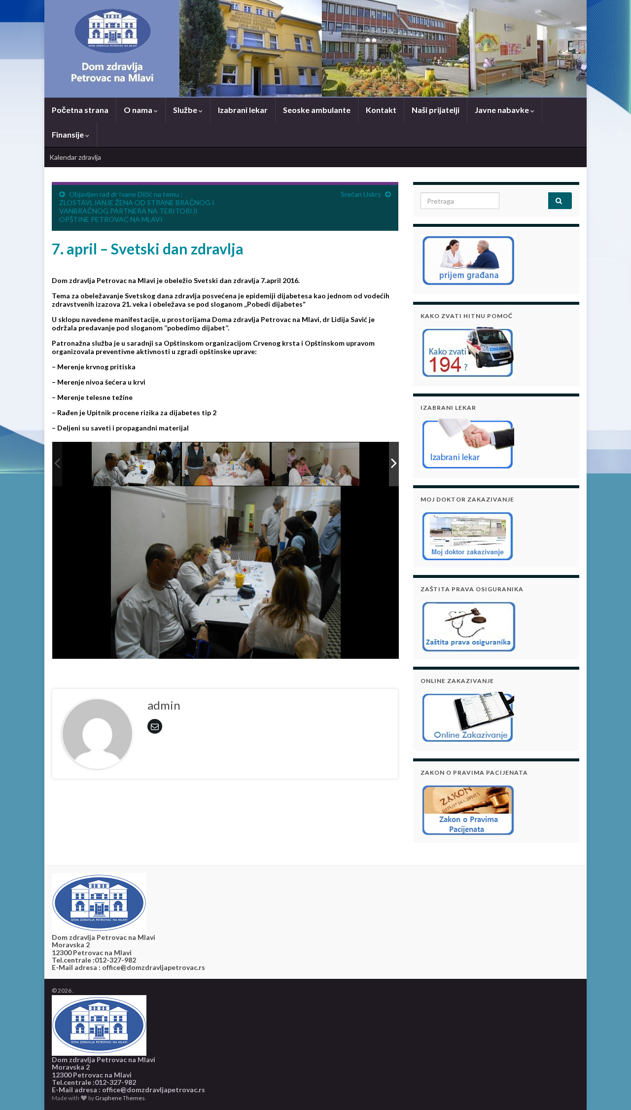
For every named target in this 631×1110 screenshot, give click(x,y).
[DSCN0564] (316, 464)
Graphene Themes (120, 1098)
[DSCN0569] (226, 464)
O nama (139, 109)
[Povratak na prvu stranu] (315, 49)
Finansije (68, 134)
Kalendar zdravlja (75, 157)
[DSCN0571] (136, 464)
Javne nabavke (502, 109)
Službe (186, 109)
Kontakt (381, 109)
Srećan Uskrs (361, 194)
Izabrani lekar (243, 109)
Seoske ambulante (317, 109)
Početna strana (80, 109)
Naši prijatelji (435, 109)
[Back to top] (608, 1087)
